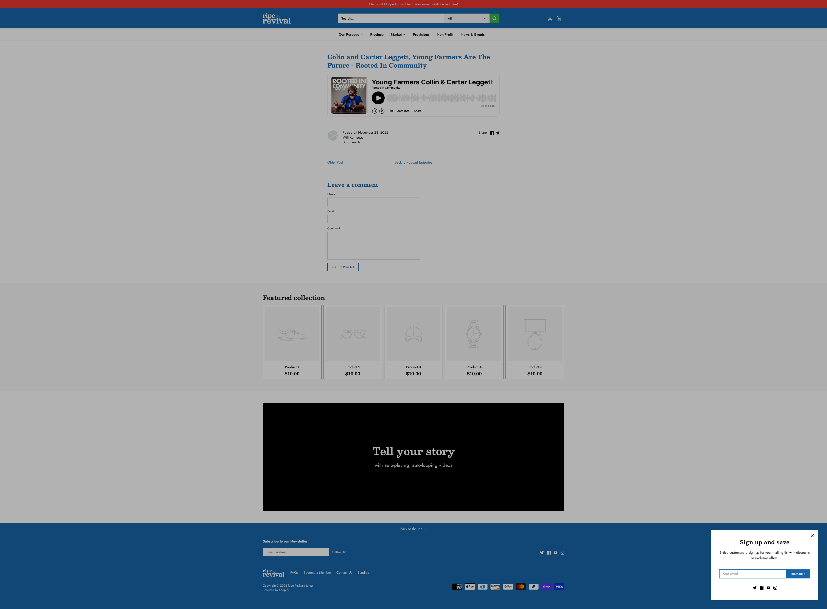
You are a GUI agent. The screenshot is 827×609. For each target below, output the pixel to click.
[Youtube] (768, 587)
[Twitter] (755, 587)
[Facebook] (761, 587)
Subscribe (798, 574)
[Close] (812, 536)
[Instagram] (775, 587)
